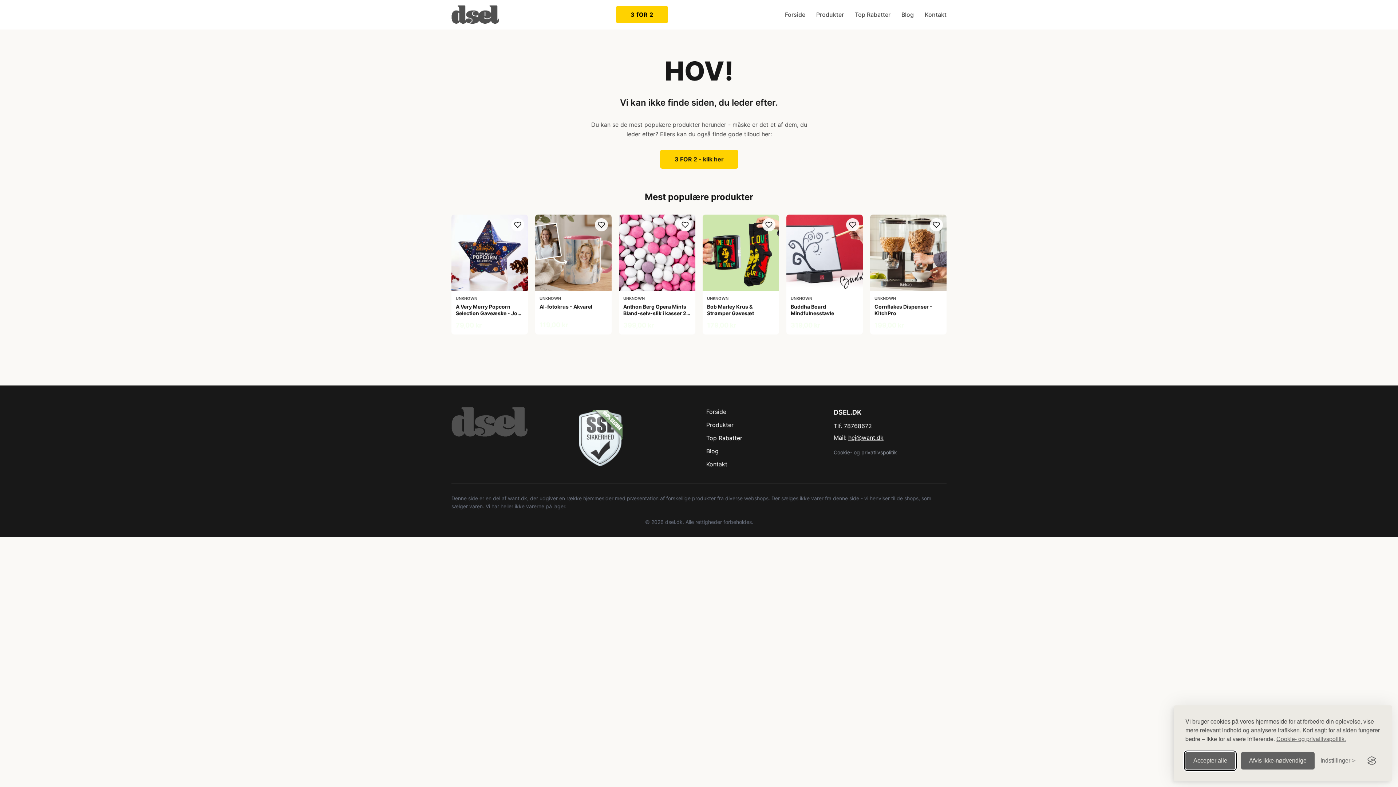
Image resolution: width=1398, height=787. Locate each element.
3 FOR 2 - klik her (699, 159)
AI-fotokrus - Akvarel (566, 307)
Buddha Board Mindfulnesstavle (812, 310)
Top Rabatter (872, 14)
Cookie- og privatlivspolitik (865, 452)
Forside (795, 14)
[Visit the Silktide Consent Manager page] (1372, 761)
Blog (907, 14)
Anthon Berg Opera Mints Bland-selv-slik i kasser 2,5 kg (657, 313)
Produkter (830, 14)
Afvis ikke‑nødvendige (1278, 760)
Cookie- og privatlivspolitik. (1311, 739)
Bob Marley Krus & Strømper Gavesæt (730, 310)
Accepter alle (1210, 760)
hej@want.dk (866, 437)
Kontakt (936, 14)
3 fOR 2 (642, 14)
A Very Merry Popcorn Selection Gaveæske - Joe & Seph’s (488, 313)
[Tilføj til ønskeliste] (517, 224)
